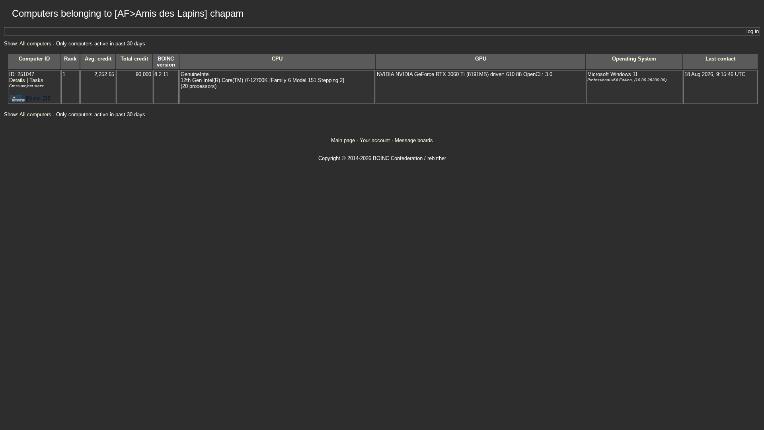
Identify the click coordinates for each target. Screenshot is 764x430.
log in (752, 31)
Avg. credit (98, 59)
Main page (343, 140)
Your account (375, 140)
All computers (35, 44)
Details (17, 80)
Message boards (414, 140)
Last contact (720, 59)
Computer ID (34, 59)
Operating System (634, 59)
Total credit (134, 59)
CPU (277, 59)
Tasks (36, 80)
